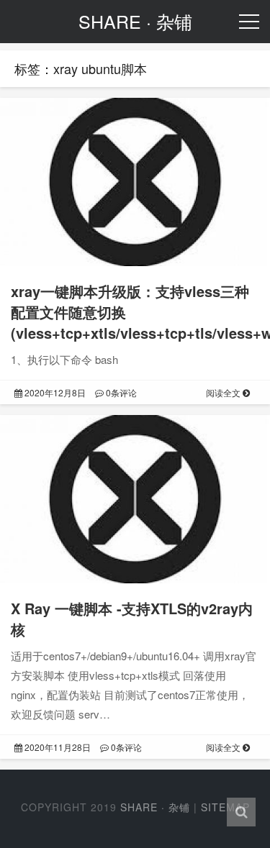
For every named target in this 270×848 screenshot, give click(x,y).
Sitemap (225, 807)
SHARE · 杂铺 (155, 807)
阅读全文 (224, 392)
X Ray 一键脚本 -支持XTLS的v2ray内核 (132, 618)
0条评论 (120, 392)
